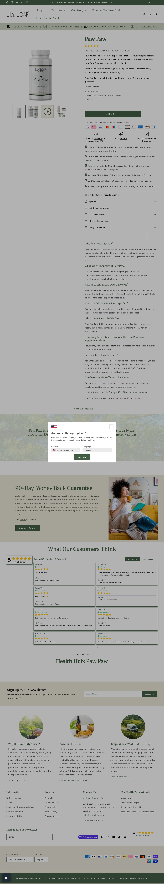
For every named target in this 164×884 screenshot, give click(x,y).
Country (54, 446)
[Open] (6, 877)
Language (87, 446)
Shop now (82, 457)
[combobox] (64, 450)
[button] (111, 426)
